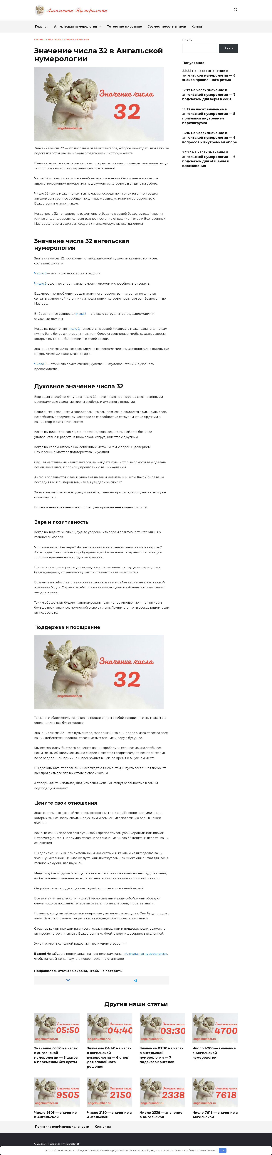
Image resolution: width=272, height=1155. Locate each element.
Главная (41, 26)
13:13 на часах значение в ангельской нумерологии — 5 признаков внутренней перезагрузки (208, 116)
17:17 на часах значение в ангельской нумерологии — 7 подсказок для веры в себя (209, 94)
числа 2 (80, 313)
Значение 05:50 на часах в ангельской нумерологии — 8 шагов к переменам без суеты (56, 1055)
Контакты (103, 1126)
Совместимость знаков (166, 26)
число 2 (74, 328)
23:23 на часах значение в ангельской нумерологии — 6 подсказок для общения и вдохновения (209, 159)
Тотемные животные (124, 26)
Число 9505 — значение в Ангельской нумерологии (55, 1116)
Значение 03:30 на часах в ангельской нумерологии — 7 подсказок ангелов (161, 1055)
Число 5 (40, 364)
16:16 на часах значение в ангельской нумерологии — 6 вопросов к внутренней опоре (209, 137)
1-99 (86, 39)
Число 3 (40, 273)
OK (223, 1150)
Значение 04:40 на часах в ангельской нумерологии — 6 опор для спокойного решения (109, 1057)
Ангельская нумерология (75, 26)
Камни (197, 26)
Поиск (187, 40)
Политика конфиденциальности (62, 1126)
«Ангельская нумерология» (145, 953)
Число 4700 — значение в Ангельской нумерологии (214, 1052)
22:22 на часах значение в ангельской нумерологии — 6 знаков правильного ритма (209, 75)
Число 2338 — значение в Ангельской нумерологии (161, 1116)
